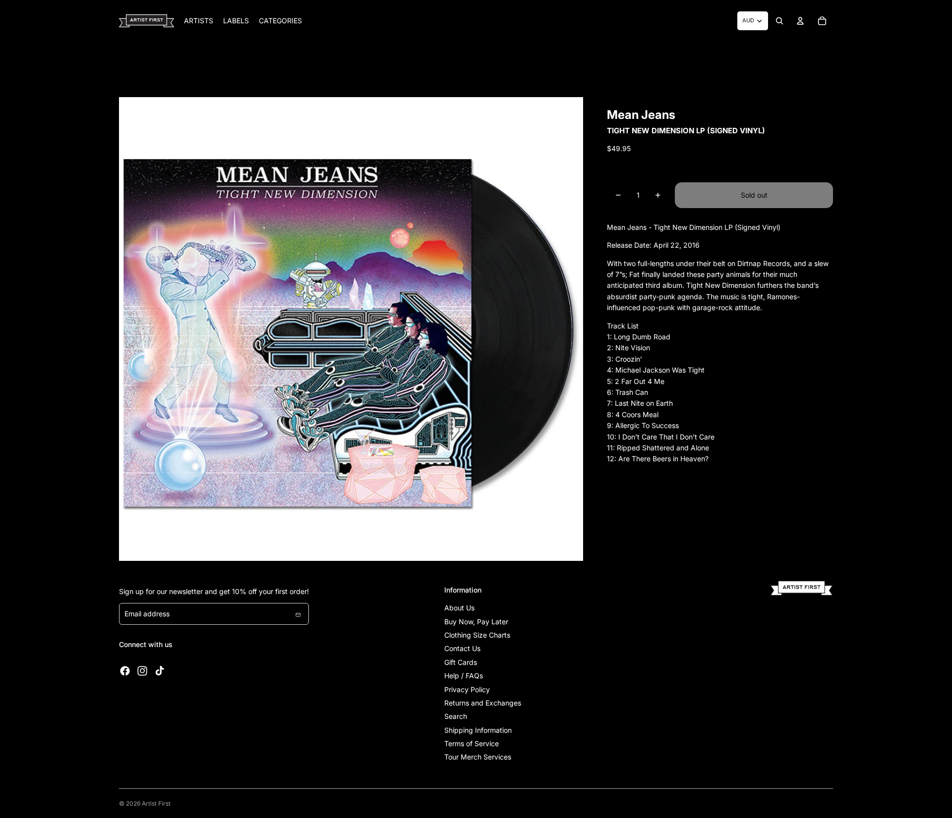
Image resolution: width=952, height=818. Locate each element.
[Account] (800, 21)
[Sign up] (298, 613)
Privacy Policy (467, 689)
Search (455, 716)
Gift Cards (460, 662)
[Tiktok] (160, 671)
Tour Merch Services (477, 757)
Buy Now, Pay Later (476, 621)
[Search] (779, 21)
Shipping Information (478, 730)
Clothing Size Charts (477, 635)
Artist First (156, 803)
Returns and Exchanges (482, 703)
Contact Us (462, 648)
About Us (459, 607)
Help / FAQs (463, 675)
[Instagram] (142, 671)
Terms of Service (471, 743)
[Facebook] (125, 671)
